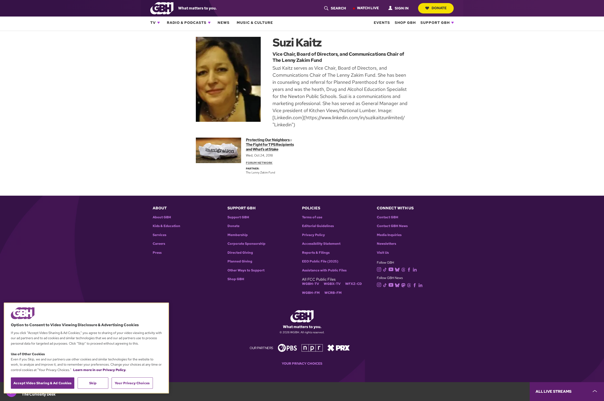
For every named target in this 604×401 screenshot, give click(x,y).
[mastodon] (403, 284)
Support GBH (435, 22)
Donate (439, 8)
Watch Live (368, 8)
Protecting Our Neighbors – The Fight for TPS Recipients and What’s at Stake (270, 144)
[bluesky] (397, 269)
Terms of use (312, 217)
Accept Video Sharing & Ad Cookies (42, 383)
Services (159, 235)
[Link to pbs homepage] (287, 347)
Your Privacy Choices (302, 364)
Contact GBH (387, 217)
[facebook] (409, 269)
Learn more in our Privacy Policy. (99, 370)
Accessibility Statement (321, 244)
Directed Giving (240, 253)
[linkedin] (415, 269)
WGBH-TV (310, 284)
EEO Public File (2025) (320, 261)
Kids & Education (166, 226)
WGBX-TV (332, 284)
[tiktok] (385, 269)
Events (382, 22)
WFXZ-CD (353, 284)
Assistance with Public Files (324, 270)
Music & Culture (255, 22)
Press (157, 253)
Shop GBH (405, 22)
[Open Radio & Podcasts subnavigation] (209, 22)
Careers (159, 244)
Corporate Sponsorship (246, 244)
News (224, 22)
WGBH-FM (311, 293)
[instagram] (379, 269)
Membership (237, 235)
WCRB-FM (333, 293)
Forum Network (259, 163)
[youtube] (391, 268)
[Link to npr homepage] (312, 347)
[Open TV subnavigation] (158, 22)
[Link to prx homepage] (338, 347)
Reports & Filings (316, 253)
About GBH (162, 217)
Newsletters (386, 244)
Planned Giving (239, 261)
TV (153, 22)
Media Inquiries (389, 235)
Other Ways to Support (245, 270)
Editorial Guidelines (318, 226)
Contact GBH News (392, 226)
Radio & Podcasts (186, 22)
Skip (92, 383)
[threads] (403, 269)
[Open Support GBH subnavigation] (452, 22)
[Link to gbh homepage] (161, 7)
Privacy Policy (313, 235)
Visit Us (383, 253)
